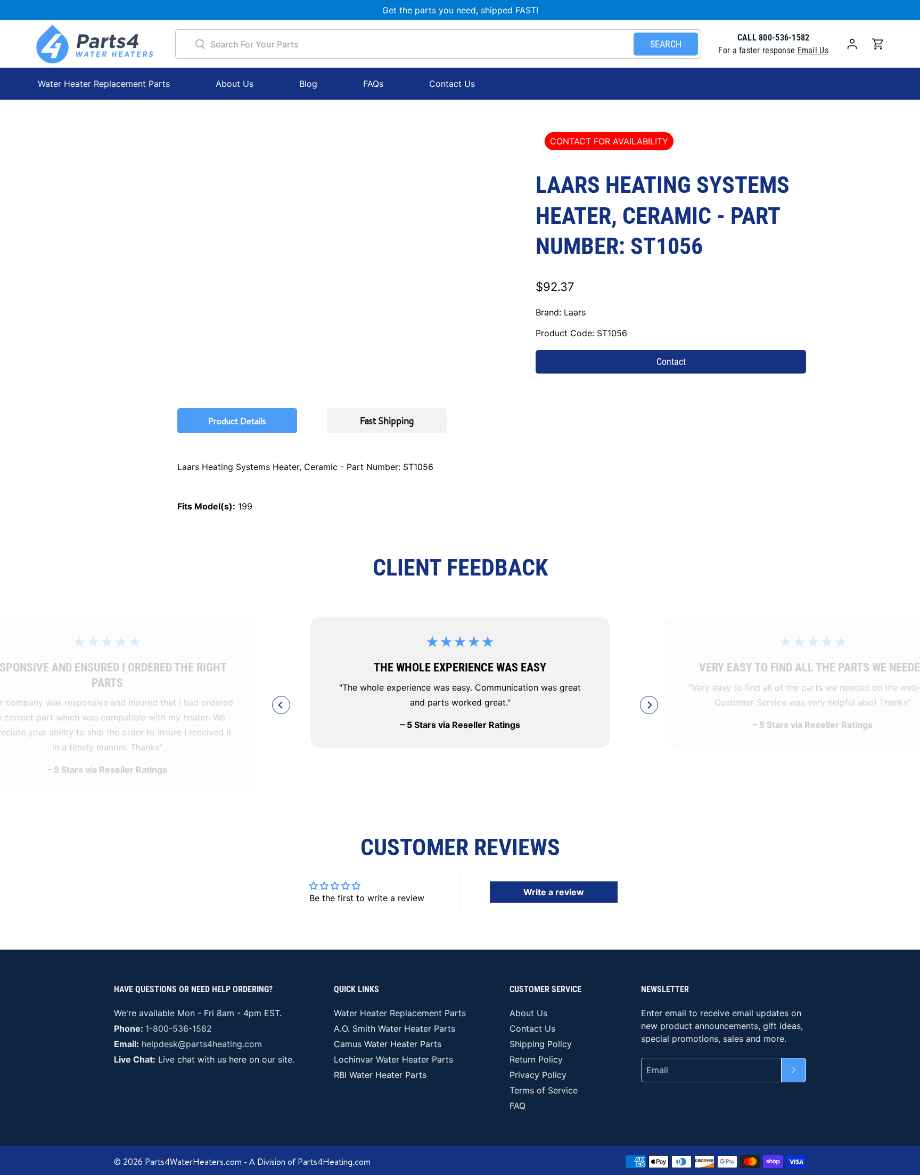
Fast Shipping (387, 420)
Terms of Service (544, 1090)
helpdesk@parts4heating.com (202, 1044)
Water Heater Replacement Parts (400, 1013)
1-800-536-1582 (178, 1028)
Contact (671, 361)
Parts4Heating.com (334, 1162)
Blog (308, 83)
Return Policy (536, 1059)
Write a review (553, 892)
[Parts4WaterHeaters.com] (94, 44)
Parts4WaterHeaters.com (193, 1162)
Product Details (237, 421)
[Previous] (281, 705)
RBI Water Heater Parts (380, 1074)
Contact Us (452, 83)
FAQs (373, 83)
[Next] (649, 705)
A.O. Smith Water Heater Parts (394, 1028)
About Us (234, 83)
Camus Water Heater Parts (387, 1044)
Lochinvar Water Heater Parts (393, 1059)
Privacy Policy (538, 1074)
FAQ (517, 1105)
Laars (575, 312)
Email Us (813, 50)
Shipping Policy (541, 1044)
